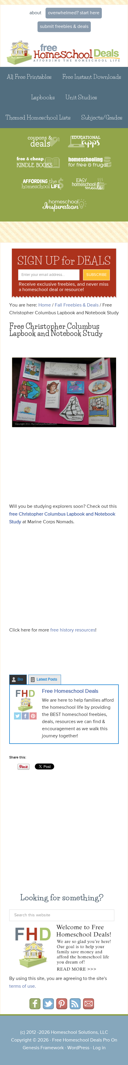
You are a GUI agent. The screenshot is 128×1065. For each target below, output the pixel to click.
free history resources (72, 630)
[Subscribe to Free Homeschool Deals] (75, 1007)
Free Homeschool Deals (70, 691)
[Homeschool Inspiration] (64, 208)
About (35, 13)
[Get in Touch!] (88, 1007)
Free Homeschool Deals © (64, 50)
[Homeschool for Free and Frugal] (90, 163)
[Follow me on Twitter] (48, 1007)
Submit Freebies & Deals (64, 26)
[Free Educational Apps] (84, 142)
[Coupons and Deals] (44, 142)
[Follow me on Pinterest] (62, 1007)
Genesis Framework (43, 1048)
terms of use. (22, 986)
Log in (99, 1048)
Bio (20, 679)
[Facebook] (25, 716)
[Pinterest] (33, 716)
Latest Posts (47, 679)
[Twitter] (17, 716)
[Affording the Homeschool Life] (42, 184)
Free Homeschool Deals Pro (81, 1040)
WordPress (78, 1048)
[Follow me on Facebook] (35, 1007)
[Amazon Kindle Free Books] (38, 163)
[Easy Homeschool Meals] (89, 184)
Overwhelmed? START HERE (73, 13)
